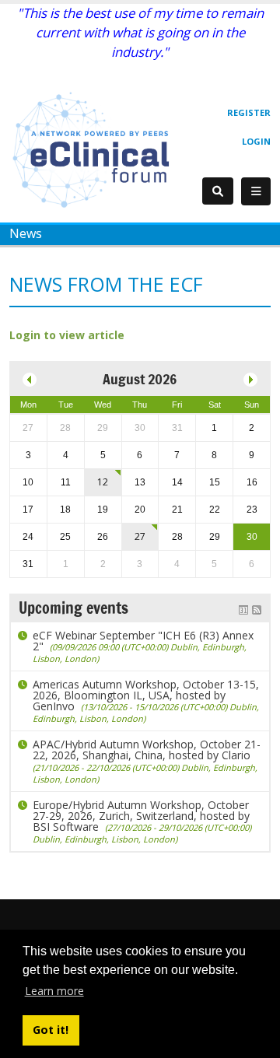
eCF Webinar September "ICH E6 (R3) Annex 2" (143, 646)
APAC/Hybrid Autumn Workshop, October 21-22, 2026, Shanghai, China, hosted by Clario (147, 761)
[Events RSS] (256, 608)
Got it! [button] (50, 1029)
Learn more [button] (54, 990)
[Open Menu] (256, 191)
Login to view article (66, 335)
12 (102, 482)
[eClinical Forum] (94, 149)
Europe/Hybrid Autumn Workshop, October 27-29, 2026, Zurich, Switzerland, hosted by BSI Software (142, 821)
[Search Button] (217, 191)
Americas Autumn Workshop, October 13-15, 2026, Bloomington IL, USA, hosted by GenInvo (146, 700)
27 (140, 536)
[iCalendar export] (243, 608)
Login (256, 141)
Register (249, 112)
